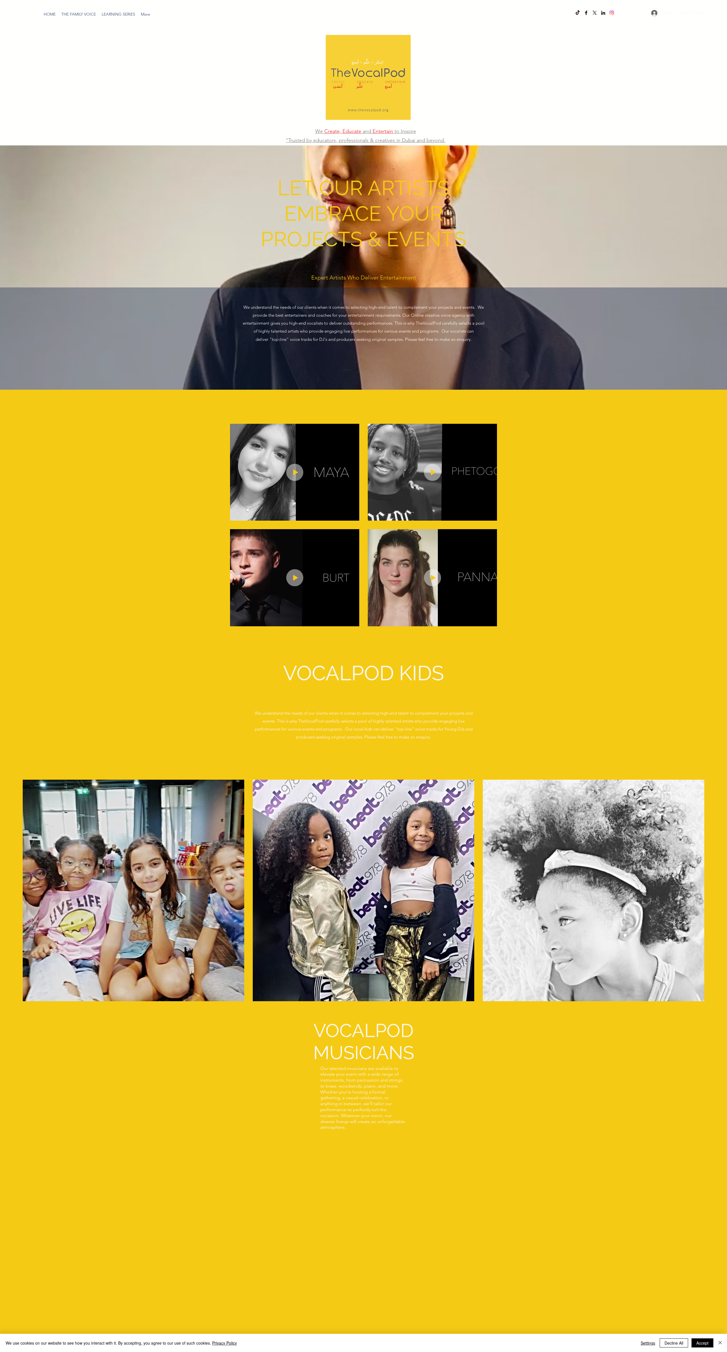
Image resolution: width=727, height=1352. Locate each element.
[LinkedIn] (603, 13)
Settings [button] (648, 1343)
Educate (351, 131)
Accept (702, 1343)
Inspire (408, 131)
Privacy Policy (224, 1343)
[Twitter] (595, 13)
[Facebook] (586, 13)
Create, (332, 131)
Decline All (674, 1343)
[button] (118, 14)
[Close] (720, 1342)
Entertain (383, 131)
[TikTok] (577, 13)
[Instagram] (612, 13)
